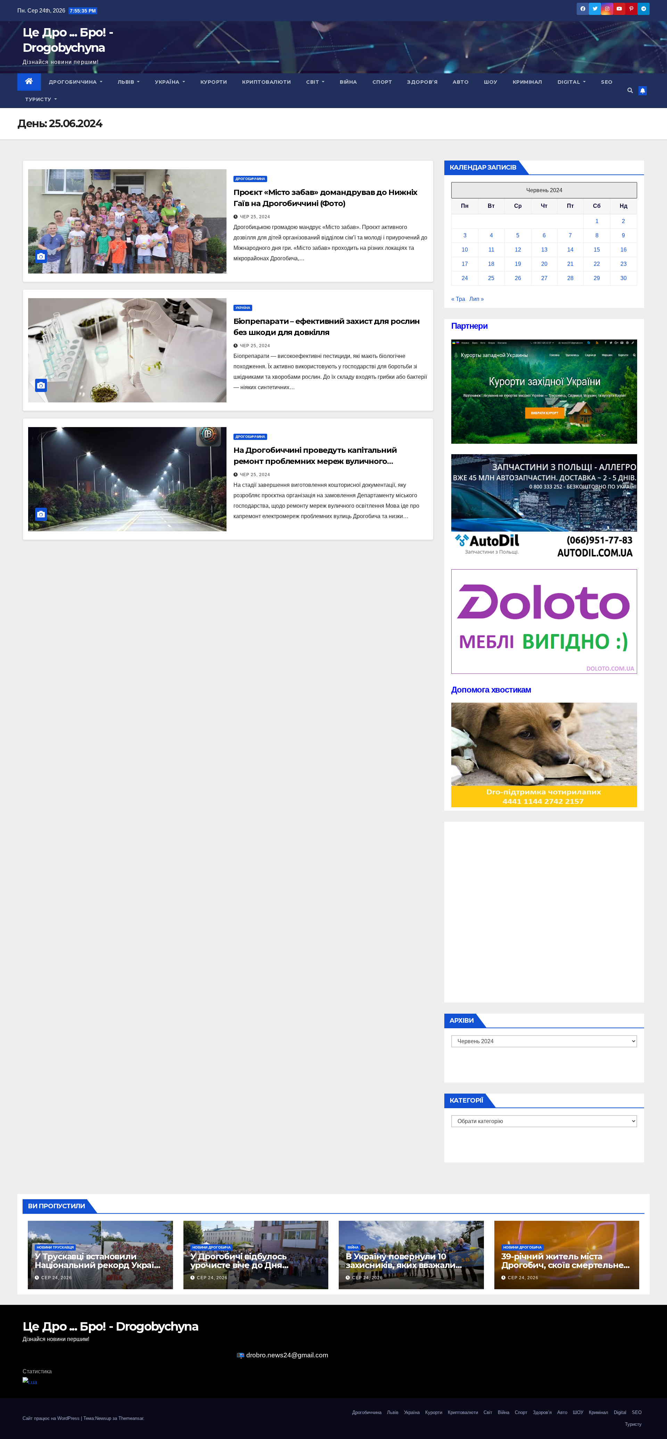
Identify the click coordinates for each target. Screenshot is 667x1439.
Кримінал (527, 82)
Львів (127, 82)
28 (570, 278)
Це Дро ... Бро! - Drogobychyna (110, 1326)
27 (544, 278)
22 (597, 264)
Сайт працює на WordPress (52, 1418)
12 (518, 250)
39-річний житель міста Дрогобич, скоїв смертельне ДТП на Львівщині (562, 1265)
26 (518, 278)
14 (570, 250)
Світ (313, 82)
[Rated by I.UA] (30, 1382)
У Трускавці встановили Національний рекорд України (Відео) (100, 1265)
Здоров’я (422, 82)
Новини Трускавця (55, 1247)
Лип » (476, 299)
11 (491, 250)
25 (491, 278)
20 (544, 264)
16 (623, 250)
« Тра (458, 299)
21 (570, 264)
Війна (348, 82)
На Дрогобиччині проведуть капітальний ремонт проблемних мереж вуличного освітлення (315, 461)
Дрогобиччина (74, 82)
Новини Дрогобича (211, 1247)
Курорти (213, 82)
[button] (630, 90)
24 (465, 278)
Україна (168, 82)
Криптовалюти (266, 82)
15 (597, 250)
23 (623, 264)
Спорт (382, 82)
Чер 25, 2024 (255, 216)
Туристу (39, 99)
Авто (461, 82)
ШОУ (490, 82)
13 (544, 250)
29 (597, 278)
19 (518, 264)
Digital (570, 82)
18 (491, 264)
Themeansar (130, 1418)
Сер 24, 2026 (56, 1277)
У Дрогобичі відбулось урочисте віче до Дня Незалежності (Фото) (238, 1265)
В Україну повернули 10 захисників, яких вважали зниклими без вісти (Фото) (403, 1265)
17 (465, 264)
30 (623, 278)
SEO (607, 82)
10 (465, 250)
